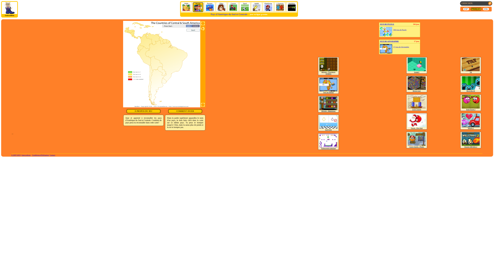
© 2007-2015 (16, 155)
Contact (52, 155)
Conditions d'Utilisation (40, 155)
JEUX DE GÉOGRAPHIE (389, 41)
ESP (466, 9)
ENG (486, 9)
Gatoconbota (25, 155)
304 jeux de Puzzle (400, 30)
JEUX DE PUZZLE (387, 24)
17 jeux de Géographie (401, 47)
